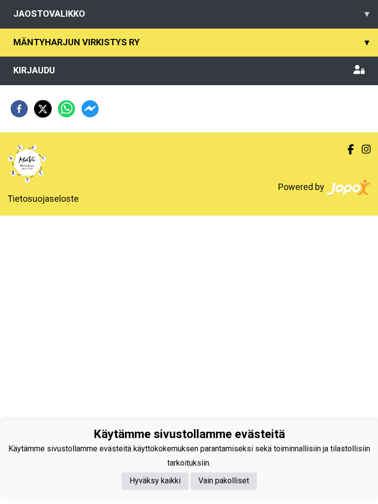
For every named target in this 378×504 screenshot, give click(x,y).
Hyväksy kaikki (155, 480)
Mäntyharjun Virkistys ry (191, 42)
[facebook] (19, 109)
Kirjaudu (34, 70)
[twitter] (43, 109)
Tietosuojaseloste (43, 198)
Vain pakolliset (223, 480)
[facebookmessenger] (90, 109)
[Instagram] (362, 149)
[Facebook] (347, 149)
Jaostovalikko (191, 13)
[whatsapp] (66, 109)
